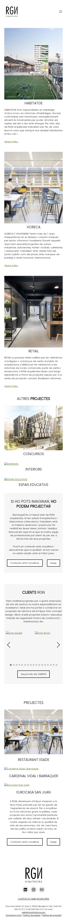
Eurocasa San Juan (33, 792)
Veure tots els (33, 674)
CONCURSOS (33, 454)
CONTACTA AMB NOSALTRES (33, 898)
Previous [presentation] (8, 645)
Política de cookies (32, 915)
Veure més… (11, 141)
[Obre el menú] (60, 11)
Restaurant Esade (33, 760)
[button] (10, 665)
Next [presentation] (58, 644)
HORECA (33, 227)
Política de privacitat (51, 915)
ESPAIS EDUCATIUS (33, 485)
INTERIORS (33, 469)
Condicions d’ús (14, 915)
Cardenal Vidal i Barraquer (33, 776)
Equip (53, 562)
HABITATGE (33, 103)
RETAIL (33, 351)
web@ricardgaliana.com (33, 912)
